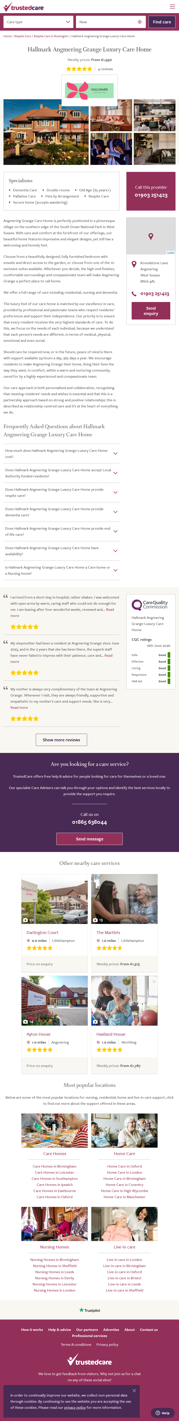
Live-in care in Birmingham (124, 1265)
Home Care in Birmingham (124, 1178)
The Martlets (108, 932)
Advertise (111, 1329)
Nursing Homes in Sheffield (54, 1265)
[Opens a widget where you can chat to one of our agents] (163, 1413)
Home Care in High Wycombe (124, 1190)
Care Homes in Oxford (54, 1196)
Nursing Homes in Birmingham (54, 1259)
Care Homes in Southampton (55, 1178)
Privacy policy (107, 1344)
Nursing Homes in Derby (54, 1278)
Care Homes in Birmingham (54, 1166)
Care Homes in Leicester (54, 1172)
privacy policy (75, 1407)
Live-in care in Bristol (124, 1278)
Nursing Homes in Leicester (55, 1284)
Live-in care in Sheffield (124, 1290)
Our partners (87, 1329)
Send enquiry (151, 310)
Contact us (149, 1329)
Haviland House (110, 1034)
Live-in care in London (124, 1259)
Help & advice (59, 1329)
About (129, 1329)
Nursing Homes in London (54, 1290)
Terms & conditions (76, 1344)
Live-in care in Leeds (124, 1284)
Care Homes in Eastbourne (54, 1190)
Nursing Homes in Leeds (54, 1271)
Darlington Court (43, 932)
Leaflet (170, 252)
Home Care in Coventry (124, 1184)
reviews (105, 68)
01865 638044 (89, 822)
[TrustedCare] (23, 7)
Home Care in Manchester (124, 1196)
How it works (32, 1329)
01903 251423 (151, 194)
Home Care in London (124, 1172)
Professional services (89, 1335)
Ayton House (38, 1034)
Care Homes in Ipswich (55, 1184)
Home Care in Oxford (124, 1166)
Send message (89, 839)
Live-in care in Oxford (124, 1271)
